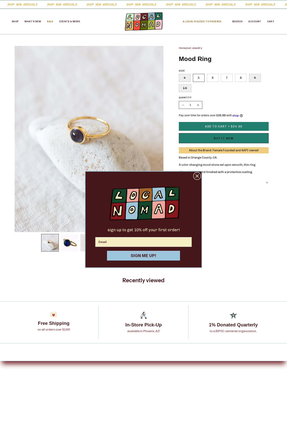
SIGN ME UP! (143, 255)
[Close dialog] (197, 176)
